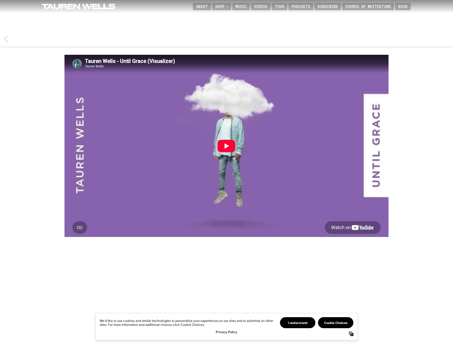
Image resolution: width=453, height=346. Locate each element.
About (202, 6)
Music (241, 6)
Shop (219, 6)
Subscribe (327, 6)
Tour (279, 6)
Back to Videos (226, 288)
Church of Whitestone (368, 6)
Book (402, 6)
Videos (260, 6)
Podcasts (301, 6)
